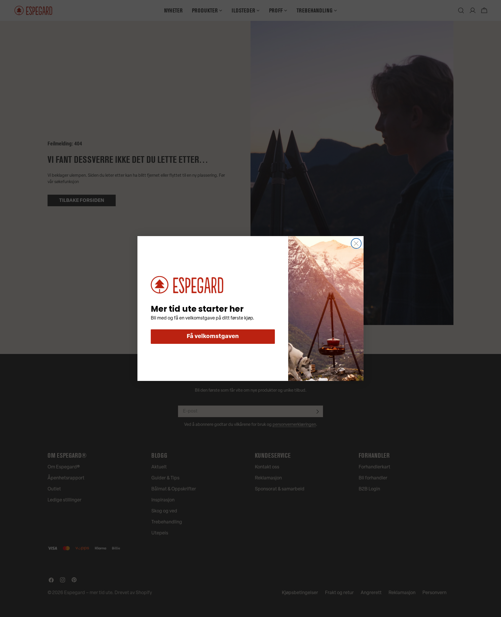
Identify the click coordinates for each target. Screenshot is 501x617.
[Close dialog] (356, 243)
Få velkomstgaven (213, 336)
